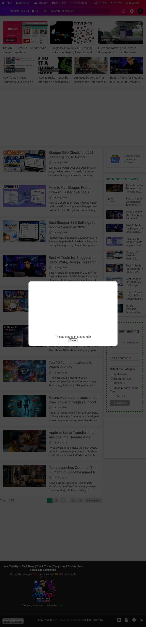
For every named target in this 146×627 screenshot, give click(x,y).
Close (73, 340)
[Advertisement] (73, 310)
